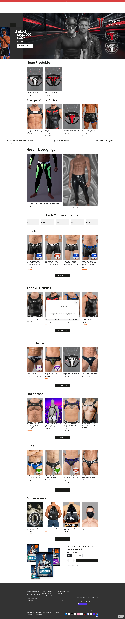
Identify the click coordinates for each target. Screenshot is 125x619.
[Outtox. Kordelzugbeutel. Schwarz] (71, 514)
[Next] (14, 25)
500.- (70, 556)
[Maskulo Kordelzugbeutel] (53, 514)
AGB (53, 612)
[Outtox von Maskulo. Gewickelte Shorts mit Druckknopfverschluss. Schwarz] (35, 247)
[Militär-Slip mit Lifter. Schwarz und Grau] (53, 462)
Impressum (30, 614)
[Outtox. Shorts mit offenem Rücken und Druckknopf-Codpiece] (53, 247)
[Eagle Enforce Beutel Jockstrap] (53, 359)
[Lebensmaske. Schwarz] (90, 514)
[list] (62, 142)
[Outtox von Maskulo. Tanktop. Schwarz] (35, 304)
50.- (85, 556)
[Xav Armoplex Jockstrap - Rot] (53, 79)
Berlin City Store (30, 600)
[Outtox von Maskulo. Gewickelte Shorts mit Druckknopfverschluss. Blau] (90, 247)
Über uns (60, 593)
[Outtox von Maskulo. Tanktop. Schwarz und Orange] (90, 304)
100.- (81, 556)
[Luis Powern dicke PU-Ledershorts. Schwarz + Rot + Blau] (90, 116)
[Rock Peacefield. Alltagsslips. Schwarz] (90, 462)
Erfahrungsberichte (63, 600)
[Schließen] (76, 302)
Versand (57, 612)
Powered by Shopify (30, 612)
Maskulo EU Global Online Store (36, 610)
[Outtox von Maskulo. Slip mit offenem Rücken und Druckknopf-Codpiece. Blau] (71, 462)
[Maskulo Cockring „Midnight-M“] (35, 514)
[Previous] (11, 25)
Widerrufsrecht (38, 612)
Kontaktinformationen (38, 614)
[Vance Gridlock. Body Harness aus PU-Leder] (90, 410)
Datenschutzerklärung (47, 612)
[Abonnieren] (97, 591)
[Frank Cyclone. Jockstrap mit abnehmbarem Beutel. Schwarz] (90, 359)
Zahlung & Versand (47, 591)
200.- (75, 556)
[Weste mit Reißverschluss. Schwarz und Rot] (53, 116)
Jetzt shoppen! (25, 51)
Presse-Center (62, 598)
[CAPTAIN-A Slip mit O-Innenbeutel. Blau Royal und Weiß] (35, 462)
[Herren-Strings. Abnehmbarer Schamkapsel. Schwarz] (35, 359)
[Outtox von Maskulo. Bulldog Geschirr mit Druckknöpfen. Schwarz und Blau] (71, 410)
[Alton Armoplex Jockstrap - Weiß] (35, 79)
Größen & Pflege (46, 593)
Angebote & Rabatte (47, 595)
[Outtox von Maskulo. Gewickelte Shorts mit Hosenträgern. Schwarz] (71, 247)
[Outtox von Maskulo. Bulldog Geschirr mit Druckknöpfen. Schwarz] (35, 410)
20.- (90, 556)
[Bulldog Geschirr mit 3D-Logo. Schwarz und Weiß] (35, 116)
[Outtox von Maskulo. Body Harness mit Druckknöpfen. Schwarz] (53, 410)
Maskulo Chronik (62, 595)
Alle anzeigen (62, 275)
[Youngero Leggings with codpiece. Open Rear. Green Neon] (44, 178)
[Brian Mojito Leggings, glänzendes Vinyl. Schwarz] (80, 180)
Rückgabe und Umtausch (64, 591)
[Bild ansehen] (7, 43)
